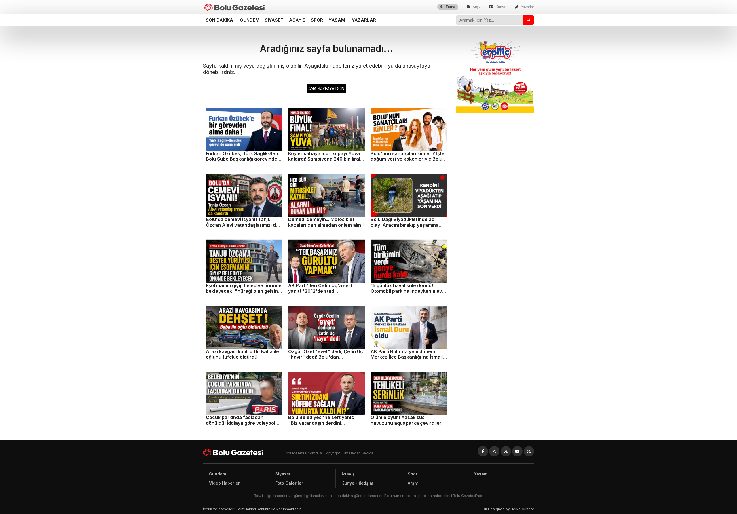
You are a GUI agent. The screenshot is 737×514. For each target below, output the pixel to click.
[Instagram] (494, 451)
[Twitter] (506, 451)
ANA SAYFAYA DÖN (326, 88)
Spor (317, 20)
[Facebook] (483, 451)
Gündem (249, 20)
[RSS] (529, 451)
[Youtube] (517, 451)
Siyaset (274, 20)
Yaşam (337, 20)
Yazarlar (527, 7)
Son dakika (219, 20)
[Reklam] (495, 111)
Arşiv (476, 7)
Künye (500, 7)
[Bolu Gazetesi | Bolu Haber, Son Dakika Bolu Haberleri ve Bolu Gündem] (234, 7)
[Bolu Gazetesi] (244, 452)
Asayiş (297, 20)
